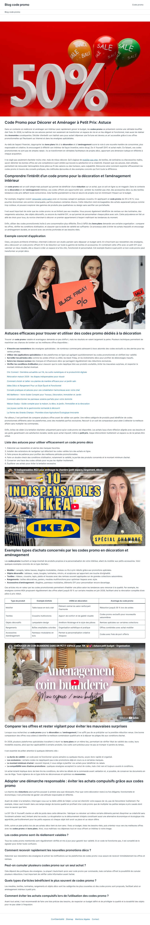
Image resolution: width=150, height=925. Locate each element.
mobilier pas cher (90, 160)
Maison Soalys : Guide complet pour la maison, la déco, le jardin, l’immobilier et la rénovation (48, 403)
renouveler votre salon (42, 199)
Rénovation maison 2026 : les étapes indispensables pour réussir (36, 376)
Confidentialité (57, 919)
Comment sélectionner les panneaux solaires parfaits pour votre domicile (39, 399)
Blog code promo (17, 4)
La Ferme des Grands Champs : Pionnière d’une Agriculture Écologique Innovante (43, 412)
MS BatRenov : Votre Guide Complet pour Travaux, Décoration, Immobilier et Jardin (44, 394)
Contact (95, 919)
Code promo (137, 5)
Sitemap (69, 919)
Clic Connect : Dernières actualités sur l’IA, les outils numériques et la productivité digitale (47, 372)
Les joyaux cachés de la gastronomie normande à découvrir (33, 408)
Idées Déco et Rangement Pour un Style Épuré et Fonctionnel (34, 385)
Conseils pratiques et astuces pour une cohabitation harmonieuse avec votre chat (43, 390)
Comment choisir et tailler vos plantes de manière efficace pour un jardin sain (41, 381)
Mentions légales (82, 919)
